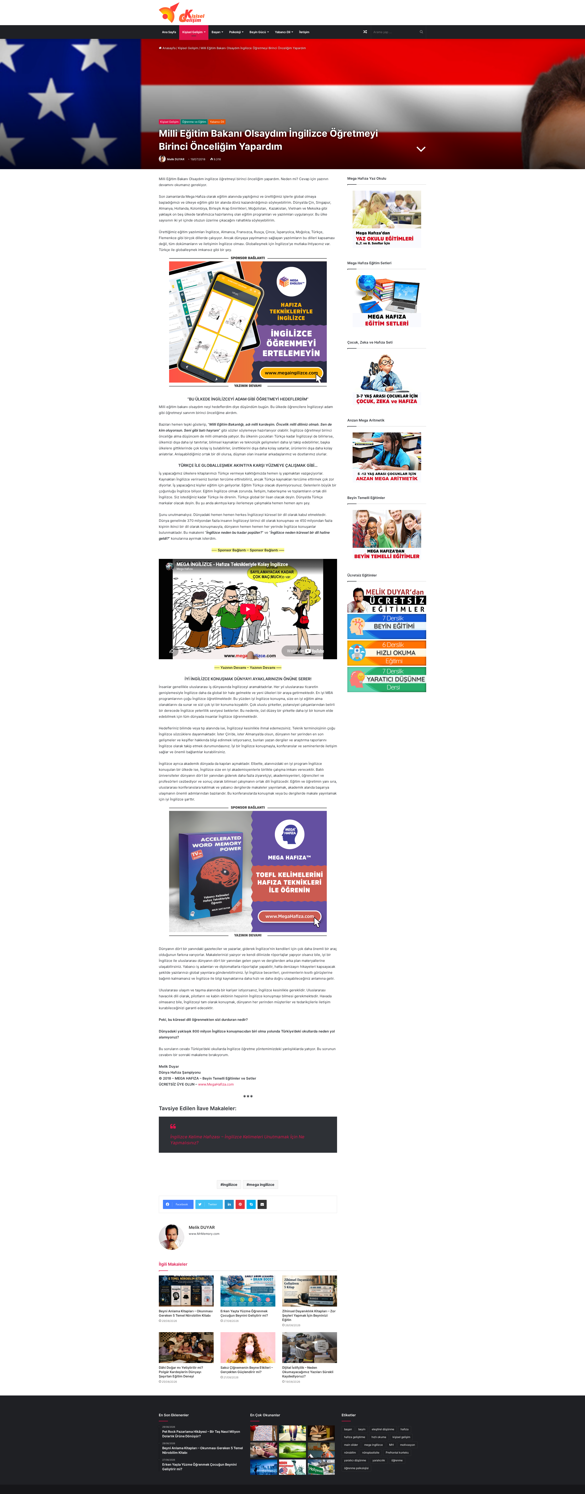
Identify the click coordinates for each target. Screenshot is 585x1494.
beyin (361, 1429)
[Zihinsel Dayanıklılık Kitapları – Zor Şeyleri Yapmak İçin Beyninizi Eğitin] (309, 1290)
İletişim (304, 32)
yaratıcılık (378, 1460)
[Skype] (251, 1204)
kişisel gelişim (401, 1437)
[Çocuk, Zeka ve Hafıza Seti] (386, 380)
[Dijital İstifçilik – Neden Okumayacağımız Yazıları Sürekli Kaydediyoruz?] (309, 1347)
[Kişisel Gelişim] (182, 12)
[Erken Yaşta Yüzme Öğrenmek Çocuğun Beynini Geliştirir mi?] (248, 1290)
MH (391, 1444)
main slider (351, 1444)
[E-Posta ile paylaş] (262, 1204)
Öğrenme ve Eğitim (194, 121)
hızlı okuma (379, 1437)
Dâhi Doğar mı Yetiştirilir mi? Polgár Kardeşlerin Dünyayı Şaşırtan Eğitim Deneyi (181, 1372)
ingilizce (230, 1184)
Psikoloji (235, 32)
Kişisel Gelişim (192, 32)
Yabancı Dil (282, 32)
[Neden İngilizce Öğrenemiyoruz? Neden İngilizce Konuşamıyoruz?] (292, 1467)
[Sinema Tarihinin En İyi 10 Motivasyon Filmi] (321, 1467)
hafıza (405, 1429)
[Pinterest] (240, 1204)
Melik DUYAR (175, 159)
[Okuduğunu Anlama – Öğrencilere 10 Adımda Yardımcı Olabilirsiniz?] (321, 1450)
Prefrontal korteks (397, 1452)
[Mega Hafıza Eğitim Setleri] (386, 301)
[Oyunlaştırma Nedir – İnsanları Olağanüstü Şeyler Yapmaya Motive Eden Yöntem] (263, 1450)
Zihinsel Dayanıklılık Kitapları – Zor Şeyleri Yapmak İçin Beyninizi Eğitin (309, 1315)
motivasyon (407, 1444)
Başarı (216, 32)
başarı (348, 1429)
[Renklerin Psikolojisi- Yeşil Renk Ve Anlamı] (292, 1450)
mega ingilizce (261, 1184)
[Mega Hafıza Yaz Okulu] (386, 219)
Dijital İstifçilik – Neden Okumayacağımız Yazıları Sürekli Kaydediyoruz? (307, 1372)
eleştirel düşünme (383, 1429)
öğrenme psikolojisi (356, 1468)
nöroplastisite (370, 1452)
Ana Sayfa (169, 32)
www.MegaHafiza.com (216, 1084)
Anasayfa (169, 48)
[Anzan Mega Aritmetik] (386, 457)
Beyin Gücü (258, 32)
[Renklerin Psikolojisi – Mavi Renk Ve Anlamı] (263, 1467)
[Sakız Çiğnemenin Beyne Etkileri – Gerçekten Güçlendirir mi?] (248, 1347)
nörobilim (350, 1452)
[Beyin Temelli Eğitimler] (386, 535)
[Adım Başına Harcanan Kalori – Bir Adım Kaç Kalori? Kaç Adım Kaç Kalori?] (292, 1433)
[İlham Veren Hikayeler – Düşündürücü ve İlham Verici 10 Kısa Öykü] (321, 1433)
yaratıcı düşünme (355, 1460)
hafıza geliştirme (354, 1437)
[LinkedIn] (229, 1204)
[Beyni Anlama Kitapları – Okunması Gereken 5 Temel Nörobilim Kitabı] (186, 1290)
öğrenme (397, 1460)
